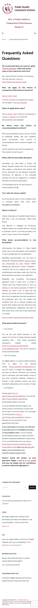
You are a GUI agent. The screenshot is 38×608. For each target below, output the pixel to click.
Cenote (16, 603)
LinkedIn (13, 117)
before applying (9, 68)
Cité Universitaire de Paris (12, 264)
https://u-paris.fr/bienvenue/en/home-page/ (18, 317)
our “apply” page (11, 114)
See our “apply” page (9, 96)
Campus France (30, 261)
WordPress (5, 605)
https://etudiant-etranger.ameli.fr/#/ (23, 367)
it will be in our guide (26, 460)
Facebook (30, 114)
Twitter (4, 117)
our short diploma (20, 103)
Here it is (5, 526)
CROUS (27, 264)
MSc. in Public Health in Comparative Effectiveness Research (19, 23)
